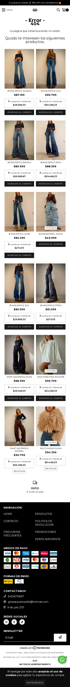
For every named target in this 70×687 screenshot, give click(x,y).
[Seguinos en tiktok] (22, 622)
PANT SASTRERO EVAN (19, 376)
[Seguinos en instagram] (6, 622)
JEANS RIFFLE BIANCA (19, 162)
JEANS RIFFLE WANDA (19, 90)
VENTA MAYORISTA (47, 539)
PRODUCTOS (43, 514)
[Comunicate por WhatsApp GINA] (62, 660)
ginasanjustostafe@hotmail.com (28, 601)
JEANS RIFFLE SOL (19, 305)
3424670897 (16, 596)
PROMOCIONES (45, 532)
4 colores (51, 371)
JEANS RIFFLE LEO (51, 90)
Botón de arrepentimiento (35, 664)
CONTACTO (11, 521)
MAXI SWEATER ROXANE (50, 376)
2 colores (51, 228)
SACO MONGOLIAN (50, 448)
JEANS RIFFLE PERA (51, 305)
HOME (8, 514)
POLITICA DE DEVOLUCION (44, 523)
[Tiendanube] (35, 649)
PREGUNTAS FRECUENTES (13, 533)
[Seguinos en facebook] (14, 622)
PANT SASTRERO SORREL (19, 449)
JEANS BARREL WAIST (51, 233)
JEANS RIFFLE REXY (50, 162)
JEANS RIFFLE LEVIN (19, 233)
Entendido (35, 682)
